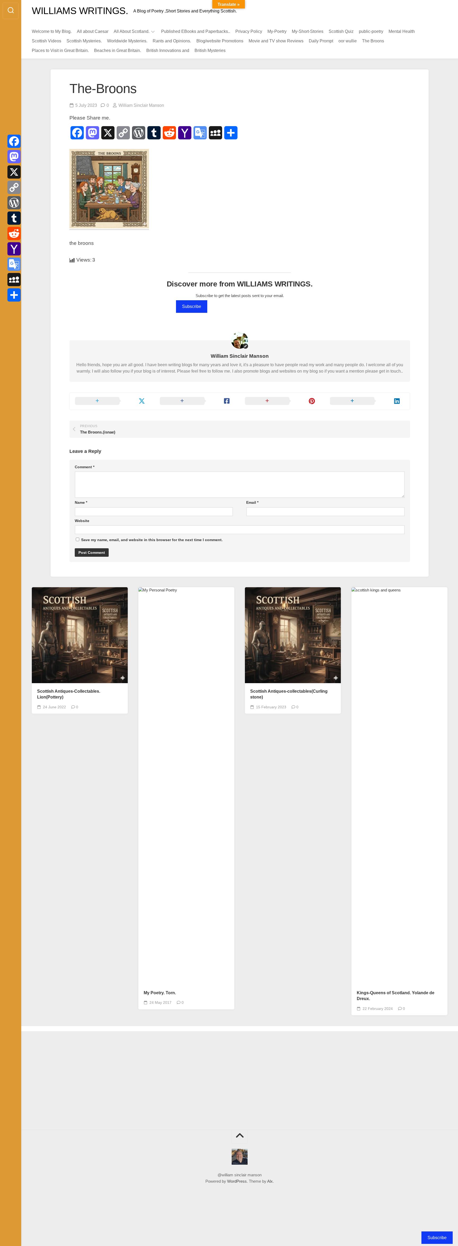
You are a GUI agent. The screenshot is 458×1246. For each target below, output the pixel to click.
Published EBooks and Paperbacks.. (195, 31)
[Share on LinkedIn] (367, 401)
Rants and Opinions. (172, 41)
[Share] (14, 295)
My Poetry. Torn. (160, 993)
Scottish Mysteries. (84, 41)
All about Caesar (92, 31)
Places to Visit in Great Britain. (60, 50)
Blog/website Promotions (219, 41)
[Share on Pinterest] (282, 401)
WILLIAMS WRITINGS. (80, 10)
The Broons (373, 41)
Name (81, 502)
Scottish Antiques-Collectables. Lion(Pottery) (68, 694)
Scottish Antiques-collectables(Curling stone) (289, 694)
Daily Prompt (321, 41)
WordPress (237, 1181)
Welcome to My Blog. (52, 31)
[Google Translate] (14, 264)
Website (82, 521)
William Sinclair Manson (141, 105)
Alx (270, 1181)
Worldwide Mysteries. (127, 41)
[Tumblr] (14, 218)
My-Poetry (277, 31)
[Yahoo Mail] (14, 249)
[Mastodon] (14, 156)
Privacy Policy (248, 31)
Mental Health (402, 31)
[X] (14, 172)
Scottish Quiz (341, 31)
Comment (84, 467)
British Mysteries (210, 50)
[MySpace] (14, 279)
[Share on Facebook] (197, 401)
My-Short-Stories (307, 31)
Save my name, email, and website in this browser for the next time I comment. (152, 540)
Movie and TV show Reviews (276, 41)
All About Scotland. (131, 31)
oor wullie (347, 41)
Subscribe (191, 306)
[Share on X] (112, 401)
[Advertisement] (80, 1082)
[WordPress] (14, 202)
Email (252, 502)
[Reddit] (14, 233)
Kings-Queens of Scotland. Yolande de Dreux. (395, 996)
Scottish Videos (46, 41)
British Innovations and (167, 50)
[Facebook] (14, 141)
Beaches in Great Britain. (117, 50)
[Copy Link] (14, 187)
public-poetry (371, 31)
